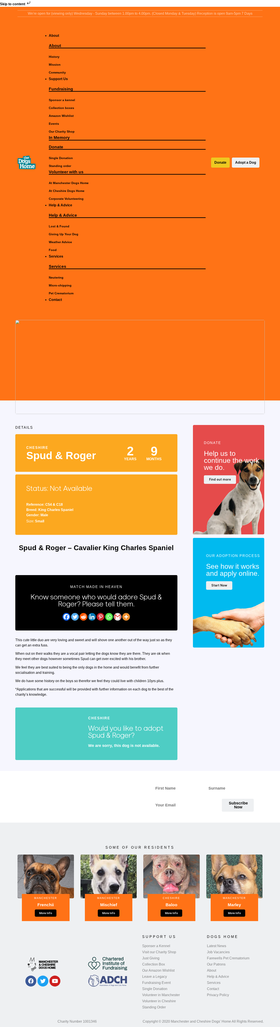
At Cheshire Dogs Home (66, 191)
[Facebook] (66, 617)
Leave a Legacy (154, 976)
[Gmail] (117, 617)
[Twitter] (75, 617)
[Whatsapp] (109, 617)
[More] (126, 617)
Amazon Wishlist (61, 116)
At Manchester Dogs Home (69, 183)
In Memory (59, 137)
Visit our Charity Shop (159, 952)
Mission (55, 64)
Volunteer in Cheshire (159, 1001)
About (55, 45)
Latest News (216, 946)
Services (57, 266)
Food (53, 250)
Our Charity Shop (62, 131)
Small (39, 521)
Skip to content (13, 4)
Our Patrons (216, 964)
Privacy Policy (218, 995)
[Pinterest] (100, 617)
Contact (213, 989)
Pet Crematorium (61, 293)
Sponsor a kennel (62, 100)
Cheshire (37, 447)
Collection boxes (61, 108)
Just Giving (150, 958)
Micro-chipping (60, 285)
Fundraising (61, 89)
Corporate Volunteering (66, 198)
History (54, 56)
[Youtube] (54, 981)
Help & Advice (63, 215)
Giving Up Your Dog (63, 234)
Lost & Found (59, 226)
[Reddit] (83, 617)
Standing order (60, 166)
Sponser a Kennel (156, 946)
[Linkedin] (92, 617)
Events (54, 123)
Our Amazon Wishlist (158, 970)
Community (57, 72)
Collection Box (153, 964)
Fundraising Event (156, 983)
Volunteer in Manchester (161, 995)
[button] (123, 28)
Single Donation (61, 158)
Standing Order (154, 1007)
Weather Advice (60, 242)
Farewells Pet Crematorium (228, 958)
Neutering (56, 277)
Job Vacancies (218, 952)
